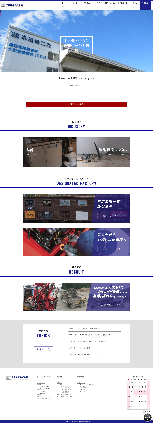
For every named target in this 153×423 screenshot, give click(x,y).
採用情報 (145, 4)
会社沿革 (42, 393)
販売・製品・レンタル (66, 386)
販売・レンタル (110, 4)
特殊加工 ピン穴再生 (68, 391)
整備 (98, 4)
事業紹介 (59, 383)
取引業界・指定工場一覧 (64, 394)
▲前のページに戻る (76, 103)
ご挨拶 (74, 4)
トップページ (41, 383)
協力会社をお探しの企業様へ (65, 396)
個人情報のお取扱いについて (45, 398)
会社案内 (87, 4)
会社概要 (42, 391)
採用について (81, 383)
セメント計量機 (66, 389)
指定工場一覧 (122, 4)
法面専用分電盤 (66, 388)
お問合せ (135, 4)
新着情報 (39, 394)
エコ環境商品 (66, 393)
